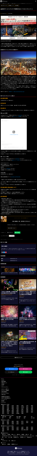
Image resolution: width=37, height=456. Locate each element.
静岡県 (8, 409)
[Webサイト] (2, 252)
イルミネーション (15, 435)
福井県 (27, 408)
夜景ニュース (13, 434)
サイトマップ (4, 402)
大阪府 (18, 409)
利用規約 (3, 384)
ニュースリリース (4, 399)
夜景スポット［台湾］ (6, 419)
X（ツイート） (10, 232)
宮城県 (18, 405)
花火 (31, 434)
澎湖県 (13, 423)
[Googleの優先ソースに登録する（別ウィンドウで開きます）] (11, 236)
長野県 (13, 408)
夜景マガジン (4, 444)
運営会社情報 (4, 381)
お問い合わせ (4, 394)
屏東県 (13, 422)
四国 (24, 417)
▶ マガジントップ (4, 5)
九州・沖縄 (32, 417)
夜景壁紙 (8, 444)
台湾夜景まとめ (29, 437)
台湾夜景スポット (16, 437)
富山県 (18, 408)
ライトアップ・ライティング (24, 435)
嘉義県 (22, 428)
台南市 (3, 422)
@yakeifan (20, 115)
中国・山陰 (18, 417)
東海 (2, 417)
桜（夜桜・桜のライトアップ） (7, 435)
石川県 (22, 408)
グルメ (6, 437)
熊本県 (3, 413)
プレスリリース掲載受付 (5, 390)
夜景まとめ (18, 434)
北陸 (31, 416)
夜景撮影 (22, 434)
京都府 (22, 409)
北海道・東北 (4, 416)
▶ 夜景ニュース (11, 5)
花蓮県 (8, 423)
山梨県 (8, 408)
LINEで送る (18, 232)
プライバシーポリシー (5, 386)
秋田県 (22, 405)
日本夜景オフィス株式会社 (15, 452)
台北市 (3, 421)
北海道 (3, 405)
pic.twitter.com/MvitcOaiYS (15, 176)
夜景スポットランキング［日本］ (8, 415)
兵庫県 (27, 409)
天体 (36, 435)
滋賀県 (32, 409)
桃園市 (13, 421)
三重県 (13, 409)
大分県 (8, 413)
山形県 (27, 405)
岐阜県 (3, 409)
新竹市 (22, 421)
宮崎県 (13, 413)
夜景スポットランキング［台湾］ (8, 425)
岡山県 (22, 410)
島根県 (18, 410)
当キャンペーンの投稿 (17, 116)
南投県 (27, 422)
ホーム (3, 378)
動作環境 (3, 400)
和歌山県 (8, 410)
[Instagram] (6, 252)
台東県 (18, 422)
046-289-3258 (18, 451)
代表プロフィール (4, 382)
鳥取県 (13, 410)
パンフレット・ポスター (5, 393)
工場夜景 (8, 434)
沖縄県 (22, 413)
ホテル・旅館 (10, 437)
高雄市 (8, 422)
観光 (2, 437)
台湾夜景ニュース (23, 437)
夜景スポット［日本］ (6, 404)
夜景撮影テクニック (14, 444)
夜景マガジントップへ (18, 357)
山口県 (32, 410)
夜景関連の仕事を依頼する (6, 396)
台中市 (32, 421)
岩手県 (13, 405)
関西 (10, 417)
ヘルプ (3, 385)
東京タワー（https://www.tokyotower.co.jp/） (17, 91)
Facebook (12, 368)
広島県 (27, 410)
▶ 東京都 (16, 5)
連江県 (22, 423)
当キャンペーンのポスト (16, 160)
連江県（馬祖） (23, 429)
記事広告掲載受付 (4, 391)
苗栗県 (32, 422)
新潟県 (3, 408)
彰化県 (22, 422)
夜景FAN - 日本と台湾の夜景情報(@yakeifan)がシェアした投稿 (13, 147)
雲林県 (18, 428)
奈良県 (3, 410)
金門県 (18, 423)
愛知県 (32, 408)
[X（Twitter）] (4, 252)
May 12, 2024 (23, 179)
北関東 (10, 416)
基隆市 (18, 421)
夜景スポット (4, 434)
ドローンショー (32, 435)
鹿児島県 (18, 413)
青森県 (8, 405)
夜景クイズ (27, 434)
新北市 (8, 421)
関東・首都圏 (19, 416)
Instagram (26, 368)
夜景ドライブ (13, 440)
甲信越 (25, 416)
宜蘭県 (3, 423)
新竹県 (27, 421)
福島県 (32, 405)
